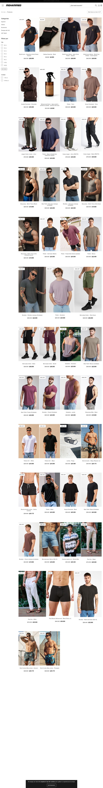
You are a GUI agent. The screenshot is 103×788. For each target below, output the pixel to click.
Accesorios (4, 27)
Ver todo (3, 12)
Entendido (51, 785)
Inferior (3, 24)
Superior (3, 21)
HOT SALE (4, 33)
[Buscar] (96, 5)
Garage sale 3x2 (5, 30)
